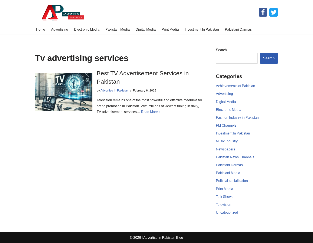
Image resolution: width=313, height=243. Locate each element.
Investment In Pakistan (202, 29)
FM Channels (226, 125)
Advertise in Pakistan (115, 90)
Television (223, 204)
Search (221, 50)
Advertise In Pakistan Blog (163, 237)
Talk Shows (224, 197)
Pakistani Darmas (238, 29)
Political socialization (232, 181)
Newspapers (225, 149)
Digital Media (146, 29)
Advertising (59, 29)
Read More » (151, 112)
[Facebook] (263, 12)
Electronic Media (86, 29)
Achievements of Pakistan (235, 86)
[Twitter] (273, 12)
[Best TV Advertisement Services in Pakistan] (63, 92)
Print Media (170, 29)
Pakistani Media (117, 29)
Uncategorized (227, 212)
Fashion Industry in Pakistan (237, 117)
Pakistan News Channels (235, 157)
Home (40, 29)
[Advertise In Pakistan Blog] (61, 12)
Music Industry (227, 141)
